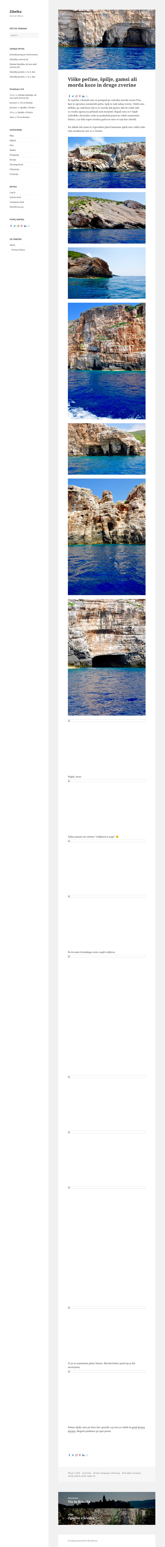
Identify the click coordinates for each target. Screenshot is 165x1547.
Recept (13, 159)
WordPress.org (16, 207)
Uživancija (14, 169)
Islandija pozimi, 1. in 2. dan (22, 76)
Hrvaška (128, 1473)
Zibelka (16, 11)
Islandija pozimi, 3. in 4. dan (22, 72)
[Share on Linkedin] (25, 226)
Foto (12, 145)
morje (70, 1476)
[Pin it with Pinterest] (21, 226)
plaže (83, 1476)
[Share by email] (28, 226)
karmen (13, 102)
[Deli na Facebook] (11, 226)
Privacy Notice (18, 249)
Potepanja (14, 155)
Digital (13, 140)
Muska (13, 150)
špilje (89, 1476)
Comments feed (17, 202)
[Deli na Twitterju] (14, 226)
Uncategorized (16, 164)
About (12, 245)
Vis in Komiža (26, 102)
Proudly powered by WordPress (82, 1540)
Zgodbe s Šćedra (27, 107)
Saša (12, 117)
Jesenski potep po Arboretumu (24, 54)
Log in (12, 192)
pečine (77, 1476)
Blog (12, 135)
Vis (94, 1476)
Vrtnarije (14, 174)
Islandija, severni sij (19, 59)
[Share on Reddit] (18, 226)
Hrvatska (137, 1473)
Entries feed (15, 197)
